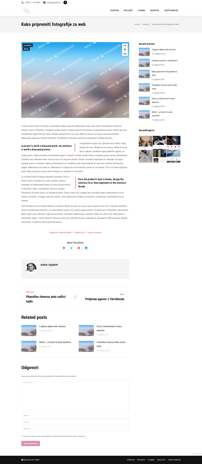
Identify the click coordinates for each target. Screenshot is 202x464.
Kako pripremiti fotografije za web (164, 73)
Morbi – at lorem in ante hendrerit (55, 342)
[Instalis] (174, 142)
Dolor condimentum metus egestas (109, 328)
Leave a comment (94, 232)
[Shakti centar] (146, 142)
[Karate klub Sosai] (160, 142)
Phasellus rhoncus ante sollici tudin (111, 344)
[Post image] (28, 330)
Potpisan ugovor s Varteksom (164, 60)
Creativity (28, 45)
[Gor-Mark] (146, 156)
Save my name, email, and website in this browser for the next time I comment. (54, 436)
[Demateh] (174, 156)
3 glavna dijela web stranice (52, 326)
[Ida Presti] (160, 156)
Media (26, 49)
